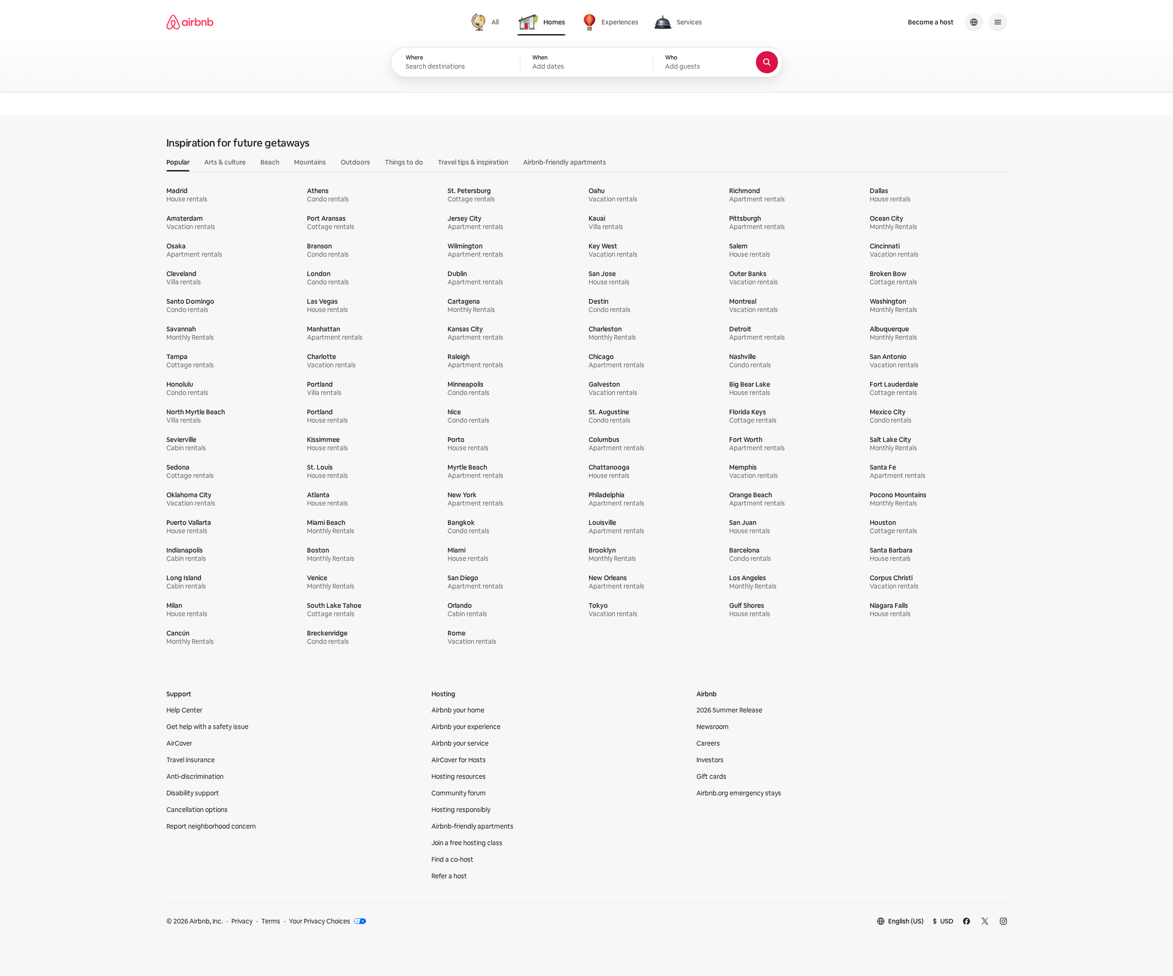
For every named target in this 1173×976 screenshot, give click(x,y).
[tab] (486, 22)
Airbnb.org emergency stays (738, 793)
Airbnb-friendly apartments (472, 826)
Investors (710, 760)
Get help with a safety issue (207, 727)
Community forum (458, 793)
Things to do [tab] (404, 162)
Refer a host (449, 876)
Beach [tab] (269, 162)
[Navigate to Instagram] (1003, 921)
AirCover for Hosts (458, 760)
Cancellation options (197, 809)
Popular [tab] (177, 162)
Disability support (192, 793)
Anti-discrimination (195, 776)
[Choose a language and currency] (974, 22)
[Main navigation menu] (998, 22)
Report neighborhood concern (211, 826)
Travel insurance (190, 760)
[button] (586, 62)
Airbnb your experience (466, 727)
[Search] (767, 62)
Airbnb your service (460, 743)
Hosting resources (458, 776)
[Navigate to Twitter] (985, 921)
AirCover (179, 743)
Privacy (242, 921)
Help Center (184, 710)
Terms (270, 921)
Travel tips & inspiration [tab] (473, 162)
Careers (708, 743)
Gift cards (711, 776)
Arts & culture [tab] (225, 162)
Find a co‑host (452, 859)
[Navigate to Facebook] (966, 921)
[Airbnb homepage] (189, 22)
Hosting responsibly (460, 809)
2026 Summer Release (729, 710)
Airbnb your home (457, 710)
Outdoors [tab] (355, 162)
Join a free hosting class (466, 843)
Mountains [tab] (310, 162)
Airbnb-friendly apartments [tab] (564, 162)
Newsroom (712, 727)
